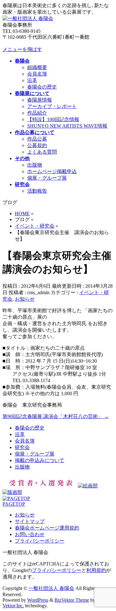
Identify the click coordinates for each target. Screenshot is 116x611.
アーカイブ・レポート (52, 106)
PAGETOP (13, 504)
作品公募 (37, 139)
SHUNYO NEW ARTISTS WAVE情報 (67, 126)
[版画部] (12, 492)
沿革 (32, 80)
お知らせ (25, 299)
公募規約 (37, 145)
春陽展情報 (39, 100)
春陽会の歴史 (42, 86)
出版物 (34, 165)
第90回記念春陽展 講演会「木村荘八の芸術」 (55, 416)
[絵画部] (88, 485)
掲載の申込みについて (39, 460)
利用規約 (96, 570)
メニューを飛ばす (22, 49)
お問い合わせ (30, 534)
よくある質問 (42, 152)
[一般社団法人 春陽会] (27, 18)
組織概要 (37, 67)
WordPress (37, 600)
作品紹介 (37, 113)
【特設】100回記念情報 (53, 119)
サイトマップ (30, 521)
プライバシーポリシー (39, 540)
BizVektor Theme (71, 600)
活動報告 (37, 191)
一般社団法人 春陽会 (51, 588)
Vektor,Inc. (13, 605)
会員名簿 (37, 73)
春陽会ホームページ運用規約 (47, 527)
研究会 (22, 447)
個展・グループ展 (47, 178)
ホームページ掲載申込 (52, 171)
